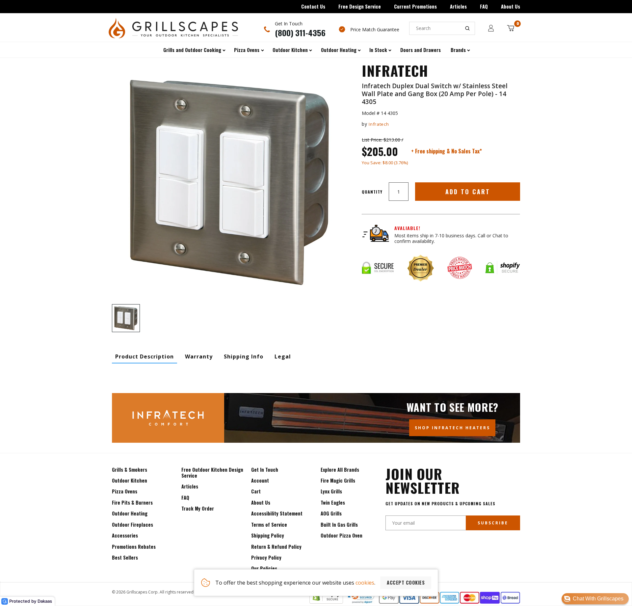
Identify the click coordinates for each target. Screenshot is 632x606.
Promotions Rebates (134, 546)
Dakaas (45, 601)
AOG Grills (331, 513)
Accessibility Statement (277, 513)
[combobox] (442, 28)
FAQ (484, 6)
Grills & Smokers (129, 469)
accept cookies (406, 582)
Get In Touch (264, 469)
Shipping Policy (267, 535)
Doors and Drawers (420, 49)
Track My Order (197, 508)
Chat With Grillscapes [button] (598, 598)
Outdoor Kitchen (129, 480)
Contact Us (313, 6)
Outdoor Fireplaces (132, 524)
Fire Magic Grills (338, 480)
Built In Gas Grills (339, 524)
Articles (458, 6)
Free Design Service (359, 6)
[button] (595, 598)
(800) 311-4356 (300, 33)
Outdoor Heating (129, 513)
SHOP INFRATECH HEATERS (452, 428)
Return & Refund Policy (276, 546)
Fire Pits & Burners (132, 502)
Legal (283, 356)
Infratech (379, 124)
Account (260, 480)
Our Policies (264, 568)
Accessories (125, 535)
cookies (365, 582)
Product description (144, 356)
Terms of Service (269, 524)
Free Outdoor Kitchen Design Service (212, 472)
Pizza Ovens (124, 491)
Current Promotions (415, 6)
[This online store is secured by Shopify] (326, 601)
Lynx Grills (331, 491)
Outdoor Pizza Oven (341, 535)
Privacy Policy (266, 557)
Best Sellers (125, 557)
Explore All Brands (340, 469)
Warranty (199, 356)
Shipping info (243, 356)
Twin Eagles (333, 502)
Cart (256, 491)
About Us (510, 6)
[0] (510, 28)
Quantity (372, 192)
